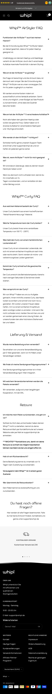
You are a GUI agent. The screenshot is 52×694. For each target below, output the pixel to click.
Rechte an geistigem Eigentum (37, 659)
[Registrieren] (39, 626)
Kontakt (6, 639)
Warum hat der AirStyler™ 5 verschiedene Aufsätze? (25, 114)
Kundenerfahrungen (11, 648)
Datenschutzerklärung (37, 653)
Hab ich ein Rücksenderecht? (15, 456)
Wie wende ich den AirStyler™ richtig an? (20, 137)
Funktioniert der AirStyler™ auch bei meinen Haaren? (22, 39)
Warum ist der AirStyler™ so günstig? (19, 73)
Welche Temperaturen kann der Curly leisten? (22, 223)
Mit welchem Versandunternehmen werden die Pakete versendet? (23, 383)
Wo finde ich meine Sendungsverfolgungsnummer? (25, 364)
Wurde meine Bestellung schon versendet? (21, 344)
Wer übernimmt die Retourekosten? (18, 482)
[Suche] (8, 15)
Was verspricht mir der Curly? (15, 289)
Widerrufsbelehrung (36, 644)
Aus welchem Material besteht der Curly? (20, 206)
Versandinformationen (12, 653)
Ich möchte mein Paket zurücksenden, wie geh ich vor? (24, 416)
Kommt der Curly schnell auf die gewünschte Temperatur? (22, 268)
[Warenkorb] (48, 15)
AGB (30, 648)
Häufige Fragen (9, 644)
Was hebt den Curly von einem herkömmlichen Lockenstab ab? (22, 241)
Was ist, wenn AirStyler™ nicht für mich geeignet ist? (24, 159)
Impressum (33, 639)
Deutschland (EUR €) (12, 669)
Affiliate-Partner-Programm (10, 659)
